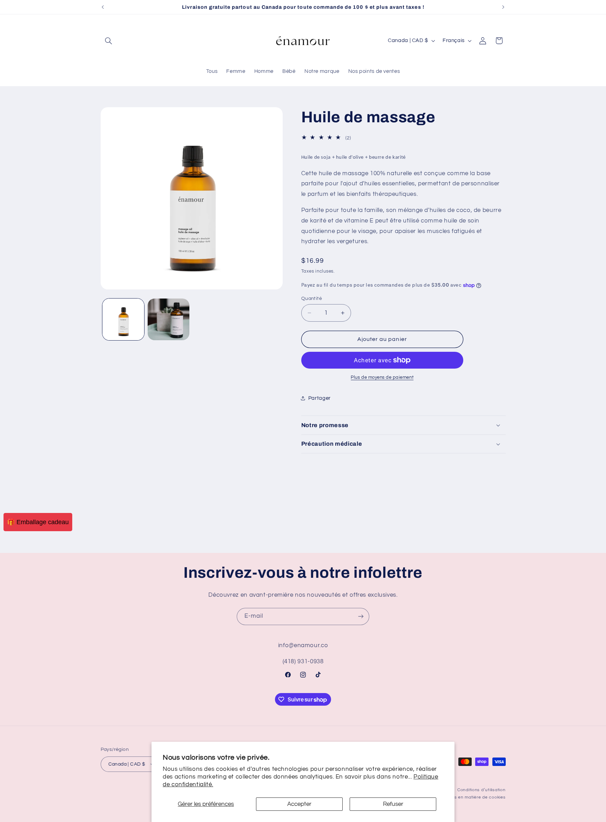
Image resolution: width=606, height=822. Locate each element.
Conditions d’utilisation (481, 790)
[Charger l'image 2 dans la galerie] (168, 319)
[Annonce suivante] (503, 7)
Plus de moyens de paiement (382, 377)
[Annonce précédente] (102, 7)
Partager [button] (319, 398)
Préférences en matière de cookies (467, 797)
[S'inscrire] (361, 616)
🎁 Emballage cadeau (38, 522)
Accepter (299, 804)
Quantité (311, 298)
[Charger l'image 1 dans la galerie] (123, 319)
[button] (109, 41)
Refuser (393, 804)
